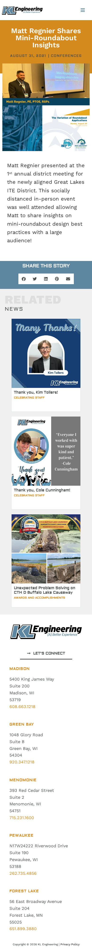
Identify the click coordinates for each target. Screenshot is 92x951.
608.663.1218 (22, 706)
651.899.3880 (23, 928)
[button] (83, 10)
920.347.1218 (21, 761)
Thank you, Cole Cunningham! (42, 490)
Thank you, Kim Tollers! (36, 392)
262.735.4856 (23, 873)
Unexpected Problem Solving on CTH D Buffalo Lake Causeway (44, 590)
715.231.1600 (21, 817)
